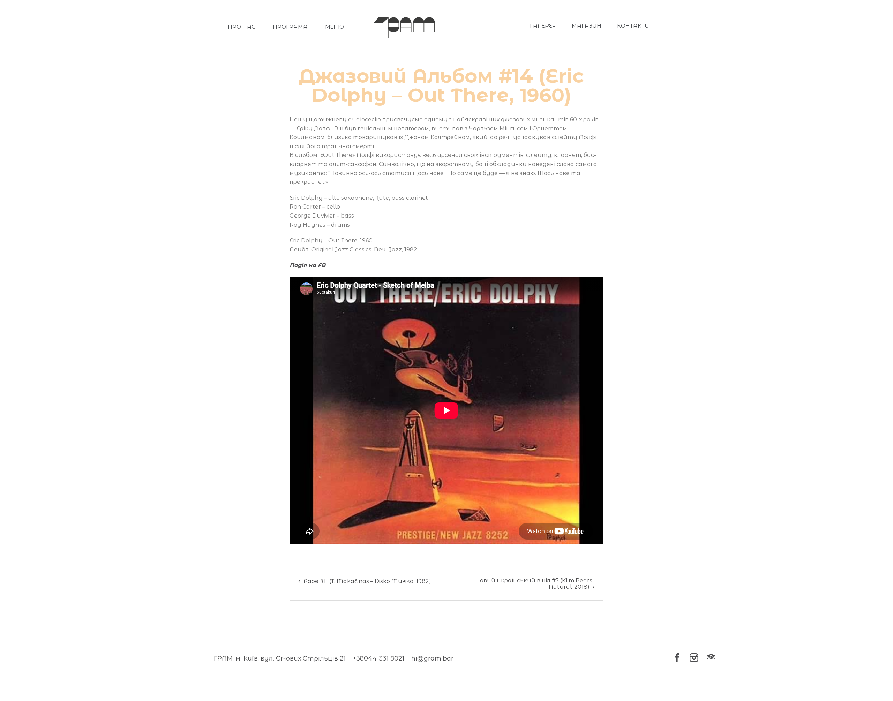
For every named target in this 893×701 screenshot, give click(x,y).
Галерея (543, 25)
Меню (334, 26)
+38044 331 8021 (378, 658)
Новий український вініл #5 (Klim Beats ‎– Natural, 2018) (535, 583)
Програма (290, 26)
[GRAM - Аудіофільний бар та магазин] (404, 26)
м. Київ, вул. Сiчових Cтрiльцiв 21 (290, 658)
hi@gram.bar (432, 658)
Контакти (633, 25)
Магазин (586, 25)
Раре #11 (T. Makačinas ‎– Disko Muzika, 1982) (366, 581)
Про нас (241, 26)
